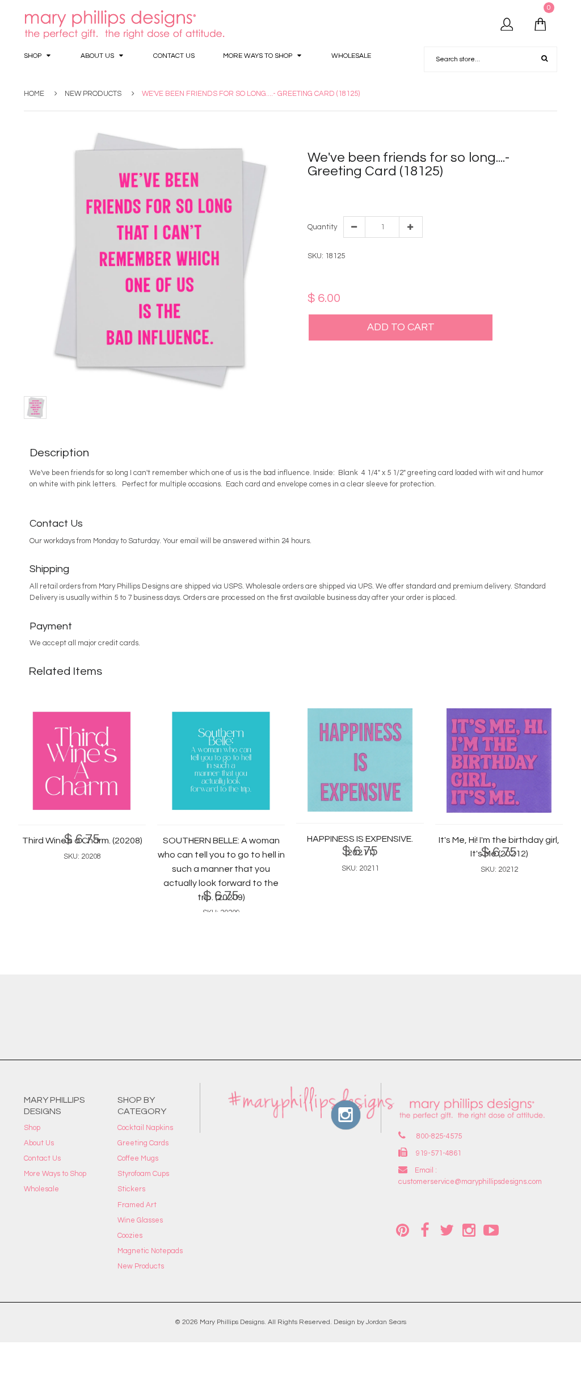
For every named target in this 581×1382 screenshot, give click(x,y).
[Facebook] (424, 1229)
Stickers (131, 1189)
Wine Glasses (140, 1220)
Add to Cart (401, 327)
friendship (394, 192)
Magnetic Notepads (150, 1251)
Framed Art (137, 1205)
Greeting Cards (143, 1143)
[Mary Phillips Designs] (126, 25)
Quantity (322, 227)
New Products (93, 94)
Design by (349, 1322)
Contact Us (42, 1158)
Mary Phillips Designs (232, 1322)
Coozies (129, 1236)
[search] (544, 59)
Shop (32, 1128)
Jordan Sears (386, 1322)
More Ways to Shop (55, 1174)
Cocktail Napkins (145, 1128)
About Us (39, 1143)
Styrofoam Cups (143, 1174)
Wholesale (41, 1189)
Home (34, 94)
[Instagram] (469, 1229)
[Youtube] (491, 1229)
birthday (342, 192)
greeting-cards (511, 192)
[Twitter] (447, 1229)
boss (367, 192)
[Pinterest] (402, 1229)
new (546, 192)
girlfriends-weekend (448, 192)
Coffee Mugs (137, 1158)
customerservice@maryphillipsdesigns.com (470, 1182)
